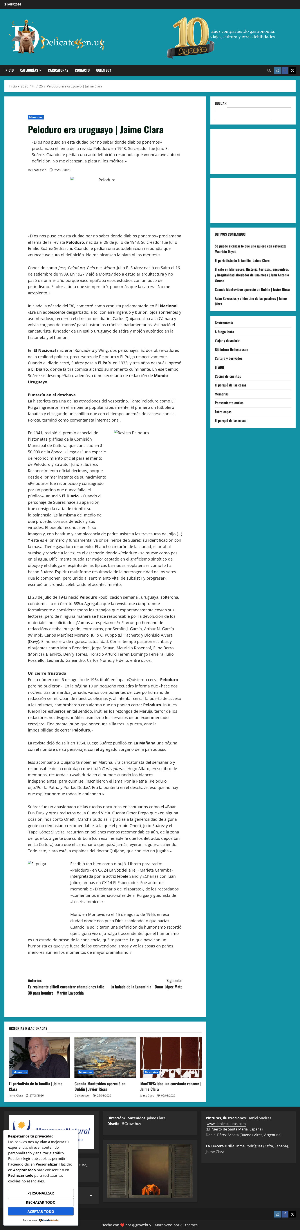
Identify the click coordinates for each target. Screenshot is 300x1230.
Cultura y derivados (228, 358)
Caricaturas (58, 70)
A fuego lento (224, 331)
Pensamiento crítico (229, 402)
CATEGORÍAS (29, 70)
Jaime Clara (16, 1095)
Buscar (221, 103)
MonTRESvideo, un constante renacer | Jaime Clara (170, 1086)
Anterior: (66, 986)
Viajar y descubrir (227, 340)
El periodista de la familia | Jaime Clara (35, 1086)
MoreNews (164, 1225)
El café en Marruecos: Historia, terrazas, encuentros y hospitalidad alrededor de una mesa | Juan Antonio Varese (252, 275)
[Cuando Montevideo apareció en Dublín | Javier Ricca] (105, 1057)
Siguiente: (146, 983)
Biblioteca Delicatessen (231, 349)
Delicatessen (37, 170)
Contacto (82, 70)
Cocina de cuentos (228, 376)
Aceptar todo (40, 1211)
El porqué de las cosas (230, 384)
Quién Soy (103, 70)
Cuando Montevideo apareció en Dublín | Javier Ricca (99, 1086)
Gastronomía (224, 322)
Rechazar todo (41, 1202)
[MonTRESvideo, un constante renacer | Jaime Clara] (171, 1057)
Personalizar (40, 1193)
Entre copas (223, 411)
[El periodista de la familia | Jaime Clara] (39, 1057)
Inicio (9, 70)
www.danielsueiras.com (226, 1123)
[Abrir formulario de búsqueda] (269, 70)
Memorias (35, 117)
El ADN (219, 367)
